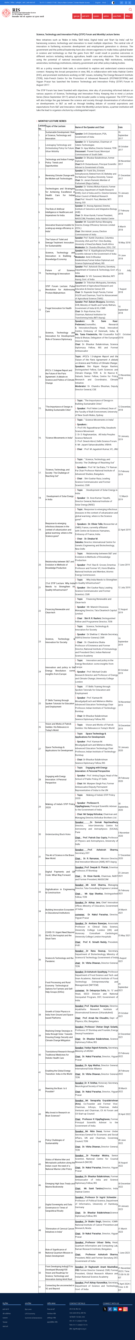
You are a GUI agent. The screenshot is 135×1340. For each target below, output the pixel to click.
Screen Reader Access (82, 2)
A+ (122, 3)
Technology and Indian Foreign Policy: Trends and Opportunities (59, 162)
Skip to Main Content (65, 2)
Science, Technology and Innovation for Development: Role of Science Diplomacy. (60, 336)
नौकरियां (6, 2)
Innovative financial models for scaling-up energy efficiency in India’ (59, 228)
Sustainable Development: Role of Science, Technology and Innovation (59, 135)
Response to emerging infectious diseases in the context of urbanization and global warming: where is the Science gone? (58, 529)
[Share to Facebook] (112, 28)
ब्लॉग (24, 2)
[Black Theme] (113, 2)
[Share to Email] (127, 28)
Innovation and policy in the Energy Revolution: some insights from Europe (60, 670)
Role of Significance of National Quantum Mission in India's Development (59, 1252)
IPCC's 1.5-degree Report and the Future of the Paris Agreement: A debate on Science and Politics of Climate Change (59, 376)
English (98, 2)
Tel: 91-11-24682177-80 (48, 2)
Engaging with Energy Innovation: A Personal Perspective (55, 779)
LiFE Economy (30, 1313)
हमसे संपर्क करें (31, 2)
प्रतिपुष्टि (18, 2)
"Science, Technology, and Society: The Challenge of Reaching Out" (57, 472)
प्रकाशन (5, 1318)
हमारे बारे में (6, 1309)
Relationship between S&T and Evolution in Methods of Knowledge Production (59, 564)
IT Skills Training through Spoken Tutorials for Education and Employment (59, 703)
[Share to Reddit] (123, 28)
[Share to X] (116, 28)
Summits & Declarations (33, 1318)
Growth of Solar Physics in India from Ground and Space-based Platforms (59, 1014)
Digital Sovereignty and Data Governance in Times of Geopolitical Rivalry (58, 1207)
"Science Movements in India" (59, 437)
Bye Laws (28, 1309)
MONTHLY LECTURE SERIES (52, 120)
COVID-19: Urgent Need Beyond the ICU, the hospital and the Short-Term (59, 935)
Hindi (104, 2)
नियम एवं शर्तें (50, 1309)
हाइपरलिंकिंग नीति (52, 1322)
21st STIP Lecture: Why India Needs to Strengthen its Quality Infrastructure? (60, 586)
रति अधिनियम (7, 1313)
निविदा (12, 2)
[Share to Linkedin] (120, 28)
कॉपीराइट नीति (51, 1318)
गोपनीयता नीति (51, 1313)
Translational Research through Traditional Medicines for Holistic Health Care (60, 1054)
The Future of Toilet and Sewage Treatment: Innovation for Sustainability (59, 242)
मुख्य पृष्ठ (76, 16)
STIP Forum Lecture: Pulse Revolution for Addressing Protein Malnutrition (60, 289)
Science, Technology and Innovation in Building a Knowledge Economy (60, 256)
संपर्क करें (5, 1326)
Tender (5, 1322)
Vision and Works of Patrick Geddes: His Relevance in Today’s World (58, 727)
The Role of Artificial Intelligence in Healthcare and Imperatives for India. (59, 212)
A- (129, 3)
